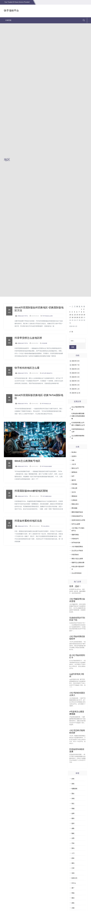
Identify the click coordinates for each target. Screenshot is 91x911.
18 (72, 317)
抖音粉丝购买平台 (77, 516)
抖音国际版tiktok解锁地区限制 (31, 490)
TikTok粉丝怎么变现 (47, 316)
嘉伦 (73, 863)
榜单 (73, 858)
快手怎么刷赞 (76, 524)
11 (72, 314)
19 (75, 317)
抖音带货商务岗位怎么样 (78, 430)
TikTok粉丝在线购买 (47, 466)
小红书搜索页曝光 (77, 546)
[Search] (84, 20)
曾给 (73, 783)
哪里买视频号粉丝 (77, 512)
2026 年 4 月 (75, 377)
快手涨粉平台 (11, 10)
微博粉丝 (74, 472)
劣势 (73, 838)
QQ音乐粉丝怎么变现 (78, 520)
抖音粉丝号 (75, 538)
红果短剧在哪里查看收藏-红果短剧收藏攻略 (78, 416)
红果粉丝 (74, 500)
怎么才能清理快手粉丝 (78, 408)
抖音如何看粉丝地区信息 (28, 520)
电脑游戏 (74, 788)
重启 (73, 898)
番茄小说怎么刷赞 (77, 558)
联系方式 (74, 878)
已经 (73, 868)
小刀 (73, 853)
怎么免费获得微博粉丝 (78, 437)
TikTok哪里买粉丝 (46, 496)
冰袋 (73, 908)
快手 (73, 476)
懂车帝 (74, 480)
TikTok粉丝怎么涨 (46, 403)
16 (84, 314)
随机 (73, 833)
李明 (73, 798)
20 (77, 317)
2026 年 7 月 (75, 365)
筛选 (73, 893)
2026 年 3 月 (75, 381)
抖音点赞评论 (46, 526)
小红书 (74, 464)
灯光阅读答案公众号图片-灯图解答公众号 (78, 424)
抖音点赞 (74, 488)
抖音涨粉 (74, 484)
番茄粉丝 (74, 496)
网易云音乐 (75, 504)
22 (82, 317)
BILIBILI (74, 452)
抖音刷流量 (44, 343)
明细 (73, 808)
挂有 (73, 778)
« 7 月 (71, 331)
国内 (73, 848)
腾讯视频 (74, 508)
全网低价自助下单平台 (22, 316)
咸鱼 (73, 828)
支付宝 (74, 492)
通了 (73, 888)
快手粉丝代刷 (76, 542)
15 (82, 314)
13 (77, 314)
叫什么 (74, 883)
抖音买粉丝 (75, 554)
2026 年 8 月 (75, 361)
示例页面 (8, 20)
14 (79, 314)
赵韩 (73, 813)
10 (70, 314)
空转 (73, 843)
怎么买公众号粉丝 (77, 550)
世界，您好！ (75, 586)
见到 (73, 873)
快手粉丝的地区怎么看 (27, 367)
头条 (73, 460)
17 (70, 317)
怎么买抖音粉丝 (76, 573)
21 (79, 317)
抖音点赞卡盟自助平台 (78, 568)
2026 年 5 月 (75, 373)
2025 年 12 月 (76, 393)
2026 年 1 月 (75, 389)
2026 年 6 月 (75, 369)
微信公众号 (75, 468)
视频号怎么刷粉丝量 (78, 562)
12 (75, 314)
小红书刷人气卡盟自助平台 (78, 529)
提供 (73, 823)
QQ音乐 (74, 456)
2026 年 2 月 (75, 385)
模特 (73, 818)
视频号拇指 (75, 534)
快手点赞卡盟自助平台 (47, 373)
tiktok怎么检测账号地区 (27, 461)
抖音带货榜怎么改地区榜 (28, 338)
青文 (73, 803)
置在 (73, 793)
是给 (73, 903)
